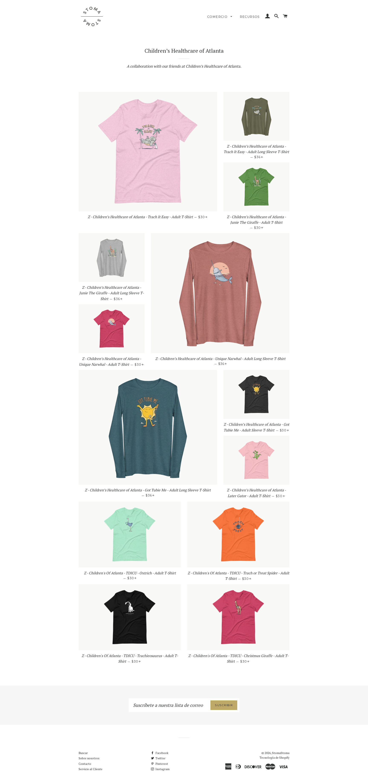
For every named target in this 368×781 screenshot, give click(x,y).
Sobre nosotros (89, 758)
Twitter (160, 758)
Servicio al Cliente (90, 769)
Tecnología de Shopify (274, 757)
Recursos (250, 17)
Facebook (161, 753)
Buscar (83, 753)
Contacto (85, 764)
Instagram (162, 769)
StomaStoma (280, 753)
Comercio (218, 17)
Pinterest (161, 764)
